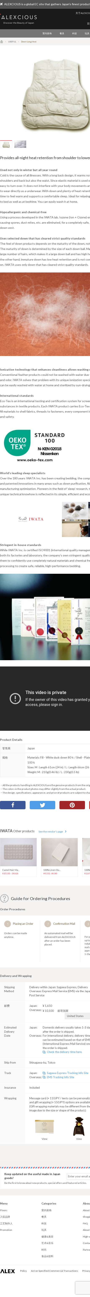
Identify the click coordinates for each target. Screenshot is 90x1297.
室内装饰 (47, 33)
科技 (74, 33)
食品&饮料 (47, 1256)
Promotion (6, 1229)
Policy (23, 1270)
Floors (3, 1210)
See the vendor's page (51, 831)
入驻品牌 (5, 1216)
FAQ (85, 1223)
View (44, 1138)
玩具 (43, 1229)
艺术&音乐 (47, 1243)
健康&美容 (47, 1236)
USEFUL (12, 41)
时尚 (43, 1249)
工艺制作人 (6, 1223)
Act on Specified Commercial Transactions (54, 1270)
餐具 (62, 33)
